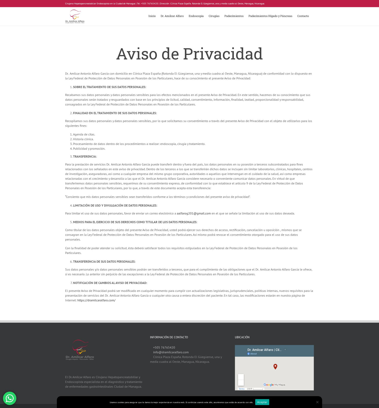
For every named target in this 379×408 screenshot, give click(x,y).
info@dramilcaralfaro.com (171, 352)
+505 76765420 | (150, 3)
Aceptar (262, 402)
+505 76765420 (164, 347)
